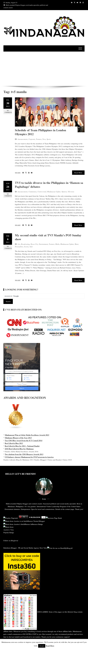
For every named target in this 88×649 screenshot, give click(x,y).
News (44, 139)
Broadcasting (25, 244)
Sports (49, 139)
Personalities (19, 246)
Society (26, 246)
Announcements (23, 139)
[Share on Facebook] (23, 173)
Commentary (33, 191)
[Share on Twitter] (26, 172)
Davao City (34, 244)
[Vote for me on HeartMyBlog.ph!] (60, 548)
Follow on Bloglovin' (10, 540)
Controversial (42, 191)
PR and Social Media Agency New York (32, 548)
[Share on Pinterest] (28, 173)
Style (31, 246)
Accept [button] (42, 646)
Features (38, 139)
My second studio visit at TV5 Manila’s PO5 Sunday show (48, 237)
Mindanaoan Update (54, 191)
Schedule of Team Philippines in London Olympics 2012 (40, 132)
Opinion (64, 191)
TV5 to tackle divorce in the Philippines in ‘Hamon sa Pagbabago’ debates (49, 185)
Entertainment (43, 244)
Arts (19, 244)
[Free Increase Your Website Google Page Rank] (54, 518)
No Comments (8, 111)
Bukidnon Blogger (10, 548)
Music (77, 244)
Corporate (32, 139)
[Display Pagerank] (10, 518)
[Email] (31, 173)
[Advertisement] (44, 69)
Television (71, 191)
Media (57, 244)
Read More (78, 172)
